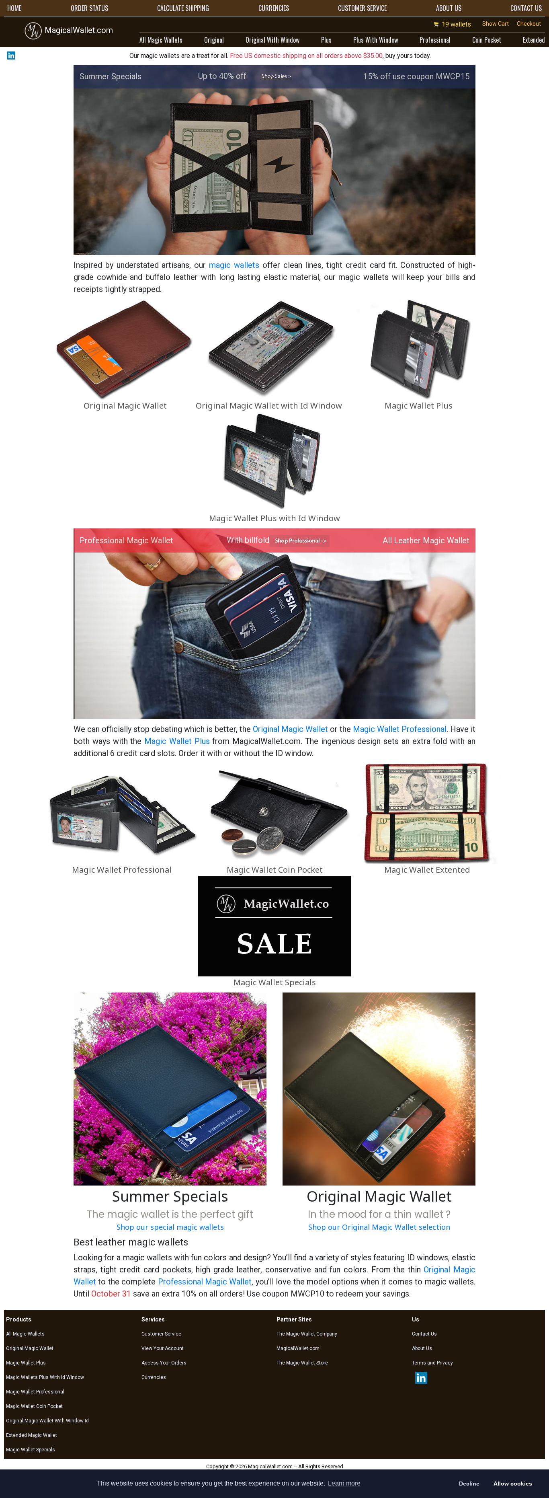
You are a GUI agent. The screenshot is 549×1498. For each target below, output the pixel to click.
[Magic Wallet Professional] (121, 813)
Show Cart (495, 24)
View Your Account (162, 1348)
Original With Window (272, 40)
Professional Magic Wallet (205, 1281)
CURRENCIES (273, 8)
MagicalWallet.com (78, 30)
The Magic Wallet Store (302, 1363)
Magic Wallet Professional (400, 729)
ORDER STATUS (89, 8)
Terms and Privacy (432, 1363)
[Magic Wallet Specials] (274, 926)
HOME (14, 8)
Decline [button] (469, 1483)
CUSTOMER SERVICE (362, 8)
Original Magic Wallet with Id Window (269, 405)
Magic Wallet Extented (427, 869)
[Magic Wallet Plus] (418, 349)
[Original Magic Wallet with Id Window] (269, 349)
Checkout (529, 24)
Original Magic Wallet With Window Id (47, 1421)
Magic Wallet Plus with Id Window (274, 518)
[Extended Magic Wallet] (427, 813)
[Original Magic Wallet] (125, 349)
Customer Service (161, 1334)
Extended (534, 40)
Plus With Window (375, 40)
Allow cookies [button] (513, 1483)
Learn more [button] (344, 1483)
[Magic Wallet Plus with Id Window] (274, 461)
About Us (422, 1348)
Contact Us (424, 1334)
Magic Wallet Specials (275, 982)
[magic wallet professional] (299, 540)
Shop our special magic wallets (170, 1227)
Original (214, 40)
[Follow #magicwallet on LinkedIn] (9, 55)
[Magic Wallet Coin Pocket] (274, 813)
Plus (326, 40)
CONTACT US (526, 8)
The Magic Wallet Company (307, 1334)
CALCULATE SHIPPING (183, 8)
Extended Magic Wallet (31, 1435)
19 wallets (456, 24)
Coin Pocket (486, 40)
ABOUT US (448, 8)
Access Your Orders (163, 1363)
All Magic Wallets (160, 40)
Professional (435, 40)
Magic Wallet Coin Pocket (275, 869)
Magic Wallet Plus (419, 405)
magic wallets (234, 265)
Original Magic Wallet (125, 405)
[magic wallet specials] (276, 76)
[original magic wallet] (379, 1088)
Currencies (153, 1377)
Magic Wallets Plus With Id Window (45, 1377)
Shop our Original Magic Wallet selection (379, 1227)
